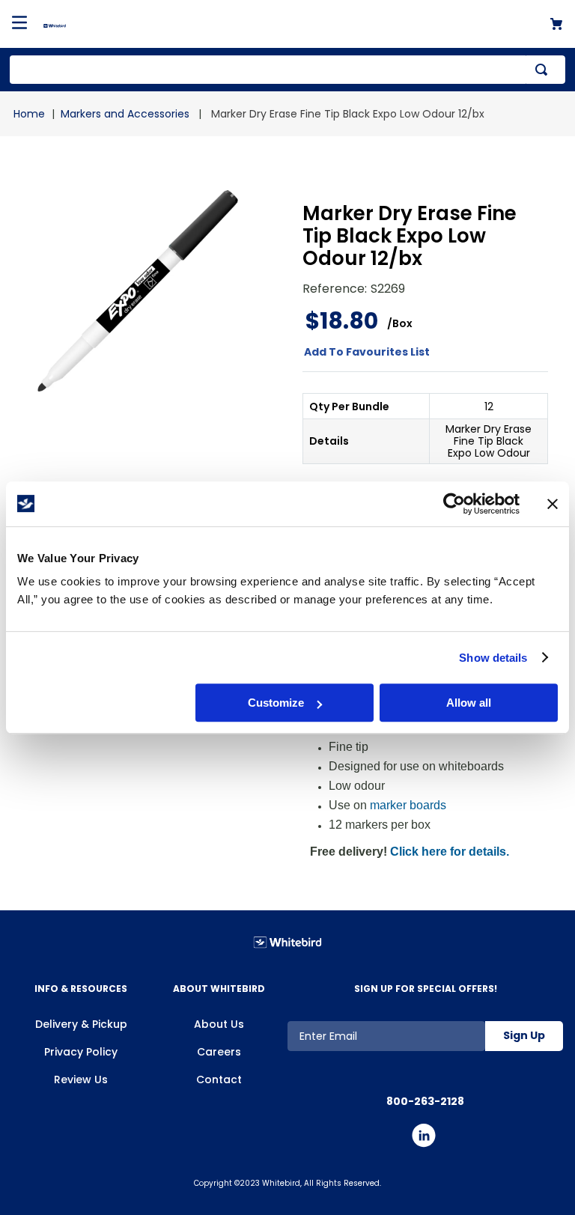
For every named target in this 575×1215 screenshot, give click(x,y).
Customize (276, 702)
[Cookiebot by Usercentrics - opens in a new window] (454, 504)
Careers (219, 1051)
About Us (219, 1024)
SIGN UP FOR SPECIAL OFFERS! (425, 988)
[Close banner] (552, 504)
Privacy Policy (81, 1051)
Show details (493, 657)
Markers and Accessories (125, 113)
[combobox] (287, 69)
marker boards (408, 805)
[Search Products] (544, 69)
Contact (219, 1079)
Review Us (81, 1079)
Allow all (468, 702)
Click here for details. (449, 851)
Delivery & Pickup (81, 1024)
